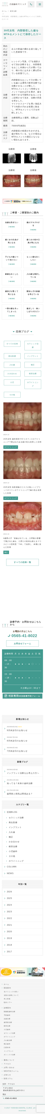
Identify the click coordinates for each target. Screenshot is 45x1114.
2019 (9, 938)
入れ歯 (12, 365)
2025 (9, 898)
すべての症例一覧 (22, 562)
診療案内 (7, 1008)
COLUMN (11, 867)
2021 (9, 925)
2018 (9, 945)
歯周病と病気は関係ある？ (20, 792)
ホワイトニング (32, 384)
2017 (9, 952)
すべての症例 (12, 344)
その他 (12, 395)
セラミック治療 (32, 345)
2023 (9, 912)
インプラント (32, 356)
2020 (9, 932)
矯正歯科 (7, 1044)
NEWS (10, 873)
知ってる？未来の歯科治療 (20, 782)
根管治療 (33, 374)
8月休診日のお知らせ (17, 739)
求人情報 (7, 999)
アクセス (7, 1064)
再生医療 (12, 356)
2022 (9, 918)
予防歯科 (7, 1015)
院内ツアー (8, 1002)
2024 (9, 905)
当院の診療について (11, 995)
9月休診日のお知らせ (17, 728)
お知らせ (7, 1075)
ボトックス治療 (9, 1055)
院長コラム (8, 1078)
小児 (12, 382)
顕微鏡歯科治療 (9, 1011)
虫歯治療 (7, 1019)
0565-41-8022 (24, 635)
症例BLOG (12, 812)
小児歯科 (13, 851)
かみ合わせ (12, 374)
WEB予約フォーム (11, 1071)
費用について (9, 1060)
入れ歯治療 (8, 1040)
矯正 (33, 365)
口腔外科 (7, 1047)
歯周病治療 (8, 1022)
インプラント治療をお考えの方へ (23, 771)
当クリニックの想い (11, 992)
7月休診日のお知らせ (17, 749)
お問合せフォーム (22, 643)
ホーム (6, 984)
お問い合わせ (9, 1067)
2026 (9, 892)
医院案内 (7, 988)
